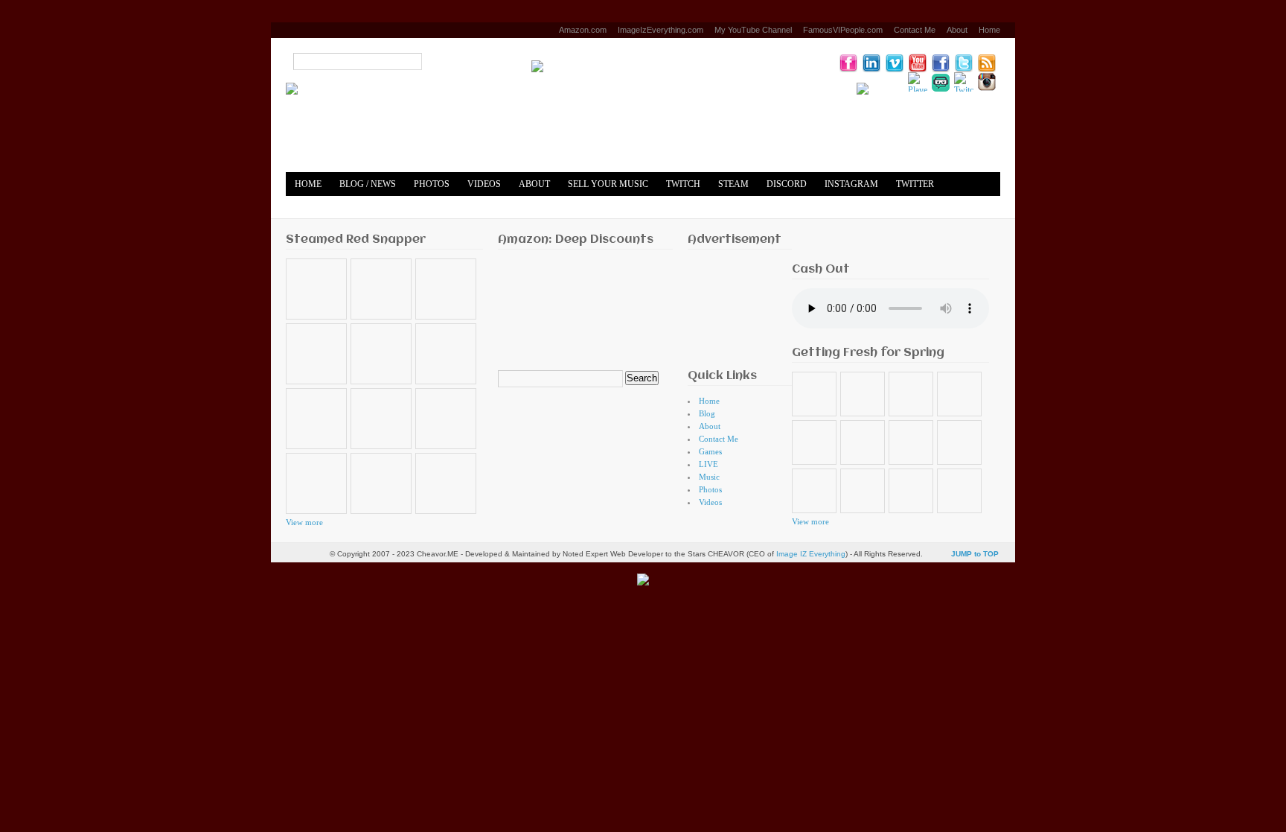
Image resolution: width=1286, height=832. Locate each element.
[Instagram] (987, 82)
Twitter (915, 184)
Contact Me (914, 29)
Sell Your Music (608, 184)
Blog (707, 413)
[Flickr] (848, 62)
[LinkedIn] (871, 62)
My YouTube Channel (753, 29)
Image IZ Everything (810, 554)
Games (710, 451)
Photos (432, 184)
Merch (372, 208)
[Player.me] (917, 82)
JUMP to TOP (975, 554)
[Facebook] (940, 62)
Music (709, 476)
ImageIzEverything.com (660, 29)
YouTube (316, 208)
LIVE (708, 464)
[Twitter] (963, 62)
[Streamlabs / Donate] (940, 82)
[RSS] (987, 62)
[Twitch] (963, 82)
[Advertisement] (734, 305)
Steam (733, 184)
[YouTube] (917, 62)
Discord (787, 184)
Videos (484, 184)
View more (304, 522)
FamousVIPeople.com (843, 29)
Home (989, 29)
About (957, 29)
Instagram (851, 184)
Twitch (683, 184)
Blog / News (367, 184)
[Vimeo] (894, 62)
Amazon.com (583, 29)
